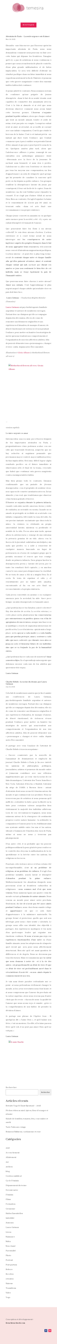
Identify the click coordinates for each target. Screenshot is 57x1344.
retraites (10, 1279)
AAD (8, 1148)
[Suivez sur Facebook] (45, 1330)
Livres (8, 1232)
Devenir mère (12, 1190)
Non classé (11, 1246)
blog (8, 1171)
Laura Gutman (12, 307)
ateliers (9, 1167)
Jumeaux (10, 1223)
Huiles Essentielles (14, 1213)
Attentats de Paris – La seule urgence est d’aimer (28, 36)
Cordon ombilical (14, 1176)
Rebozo (9, 1269)
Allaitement (11, 1157)
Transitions (11, 1288)
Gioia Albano (24, 352)
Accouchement (12, 1153)
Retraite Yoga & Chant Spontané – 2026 (23, 1106)
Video (8, 1293)
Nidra (8, 1241)
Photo (8, 1255)
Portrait (9, 1260)
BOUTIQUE (28, 25)
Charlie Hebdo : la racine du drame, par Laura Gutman (26, 683)
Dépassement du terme (16, 1185)
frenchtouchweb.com (15, 1323)
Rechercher (11, 1087)
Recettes (10, 1274)
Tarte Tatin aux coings (16, 1127)
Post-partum (11, 1265)
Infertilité (10, 1218)
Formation (10, 1204)
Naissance (10, 1237)
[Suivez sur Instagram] (49, 1330)
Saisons (9, 1283)
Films (8, 1199)
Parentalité (11, 1251)
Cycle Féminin (12, 1181)
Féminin (9, 1195)
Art (7, 1162)
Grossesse (10, 1209)
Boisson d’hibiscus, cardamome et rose (23, 1132)
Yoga (8, 1297)
